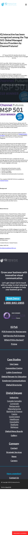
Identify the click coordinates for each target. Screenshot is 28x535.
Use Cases (14, 364)
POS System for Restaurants (14, 331)
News (14, 456)
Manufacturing (14, 409)
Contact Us (14, 478)
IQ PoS (14, 326)
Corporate (14, 403)
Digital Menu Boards (14, 431)
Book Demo (13, 298)
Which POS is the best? (14, 340)
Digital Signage (14, 392)
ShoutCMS (8, 487)
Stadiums (14, 424)
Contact (14, 448)
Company (14, 443)
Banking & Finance (14, 411)
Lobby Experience (14, 372)
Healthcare (14, 419)
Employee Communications (14, 381)
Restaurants (14, 406)
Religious (14, 427)
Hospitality (14, 422)
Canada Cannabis (14, 401)
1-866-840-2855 (14, 303)
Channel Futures (4, 180)
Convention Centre (14, 368)
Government (14, 416)
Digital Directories (14, 385)
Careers (14, 460)
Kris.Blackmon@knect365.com (8, 248)
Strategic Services (14, 452)
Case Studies (14, 359)
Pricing (14, 344)
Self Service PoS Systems (14, 336)
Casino (14, 414)
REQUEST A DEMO (20, 533)
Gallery (14, 435)
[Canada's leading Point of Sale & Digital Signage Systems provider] (14, 260)
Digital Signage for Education (14, 376)
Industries (14, 397)
